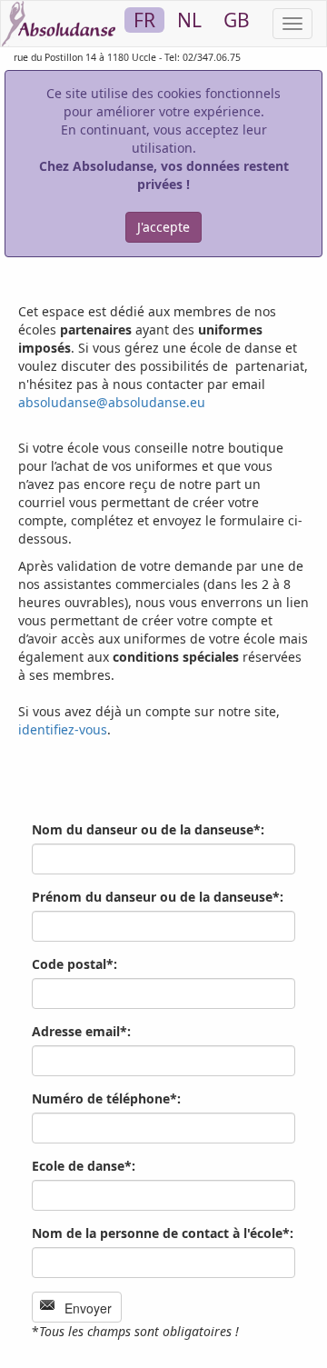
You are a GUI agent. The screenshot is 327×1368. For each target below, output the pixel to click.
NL (189, 20)
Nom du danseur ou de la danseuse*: (148, 829)
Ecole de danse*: (83, 1165)
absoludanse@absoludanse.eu (111, 402)
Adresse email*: (81, 1031)
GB (236, 20)
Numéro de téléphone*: (106, 1098)
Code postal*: (74, 964)
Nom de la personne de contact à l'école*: (162, 1233)
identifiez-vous (62, 729)
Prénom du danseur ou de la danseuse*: (157, 896)
